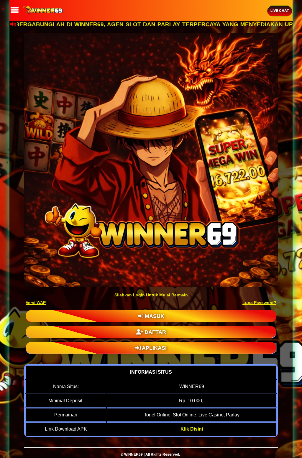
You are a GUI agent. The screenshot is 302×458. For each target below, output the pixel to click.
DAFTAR (154, 332)
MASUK (153, 316)
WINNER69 (133, 454)
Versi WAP (36, 302)
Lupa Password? (259, 302)
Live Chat (279, 10)
